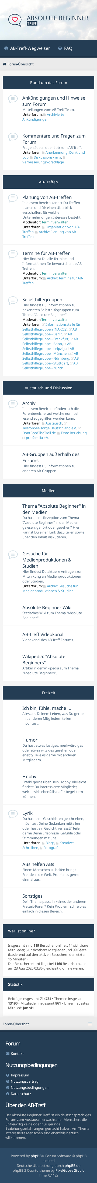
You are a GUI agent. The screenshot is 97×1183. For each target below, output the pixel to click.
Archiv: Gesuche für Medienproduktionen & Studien (50, 588)
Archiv (29, 403)
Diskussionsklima (47, 157)
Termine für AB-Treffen (46, 253)
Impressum (20, 1075)
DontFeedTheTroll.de (39, 432)
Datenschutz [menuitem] (21, 1093)
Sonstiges (32, 896)
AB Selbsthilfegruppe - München (48, 351)
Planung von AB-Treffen (47, 197)
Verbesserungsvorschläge (43, 162)
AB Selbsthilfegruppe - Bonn (50, 341)
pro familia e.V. (37, 437)
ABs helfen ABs (38, 864)
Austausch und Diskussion (48, 387)
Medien (49, 490)
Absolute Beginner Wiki (46, 607)
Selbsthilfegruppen (42, 299)
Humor (29, 740)
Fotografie (51, 847)
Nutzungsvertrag (25, 1081)
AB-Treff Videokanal (42, 634)
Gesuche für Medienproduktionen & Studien (46, 559)
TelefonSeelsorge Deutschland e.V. (49, 428)
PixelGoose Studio (70, 1170)
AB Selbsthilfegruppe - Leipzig (46, 346)
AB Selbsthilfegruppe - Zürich (50, 365)
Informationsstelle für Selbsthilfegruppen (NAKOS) (51, 327)
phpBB (36, 1155)
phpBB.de (72, 1165)
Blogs (50, 842)
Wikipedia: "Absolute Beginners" (43, 659)
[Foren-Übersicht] (48, 21)
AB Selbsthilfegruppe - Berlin (49, 331)
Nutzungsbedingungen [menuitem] (29, 1087)
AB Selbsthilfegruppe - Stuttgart (50, 361)
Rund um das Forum (48, 82)
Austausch (54, 423)
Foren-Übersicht (16, 1023)
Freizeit (48, 692)
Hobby (29, 776)
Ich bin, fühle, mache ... (46, 708)
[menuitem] (27, 49)
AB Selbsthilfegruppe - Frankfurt (47, 336)
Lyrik (27, 813)
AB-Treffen (48, 181)
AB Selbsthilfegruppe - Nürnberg (50, 356)
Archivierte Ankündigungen (43, 117)
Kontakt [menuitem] (17, 1053)
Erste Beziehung (74, 432)
